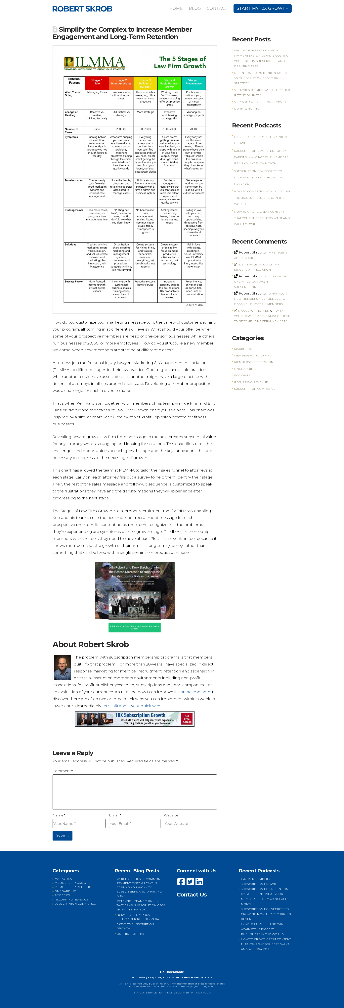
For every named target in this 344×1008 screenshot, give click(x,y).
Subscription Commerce (254, 388)
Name (59, 815)
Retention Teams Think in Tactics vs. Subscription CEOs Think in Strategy (261, 78)
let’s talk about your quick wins (132, 705)
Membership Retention (253, 362)
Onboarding (245, 369)
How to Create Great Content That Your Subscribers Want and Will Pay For (262, 218)
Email (115, 815)
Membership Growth (252, 355)
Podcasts (242, 375)
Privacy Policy (201, 992)
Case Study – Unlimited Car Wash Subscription (261, 282)
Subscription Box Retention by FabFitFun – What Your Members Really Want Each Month (261, 157)
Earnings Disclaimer (174, 992)
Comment (63, 771)
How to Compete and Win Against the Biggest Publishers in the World (262, 198)
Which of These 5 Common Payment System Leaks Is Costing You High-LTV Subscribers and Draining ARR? (139, 887)
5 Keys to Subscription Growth (260, 102)
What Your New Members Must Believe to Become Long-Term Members (260, 299)
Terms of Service (144, 992)
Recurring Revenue (251, 382)
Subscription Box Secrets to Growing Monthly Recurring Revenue (259, 177)
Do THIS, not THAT (248, 108)
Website (171, 815)
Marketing (243, 349)
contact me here (194, 691)
